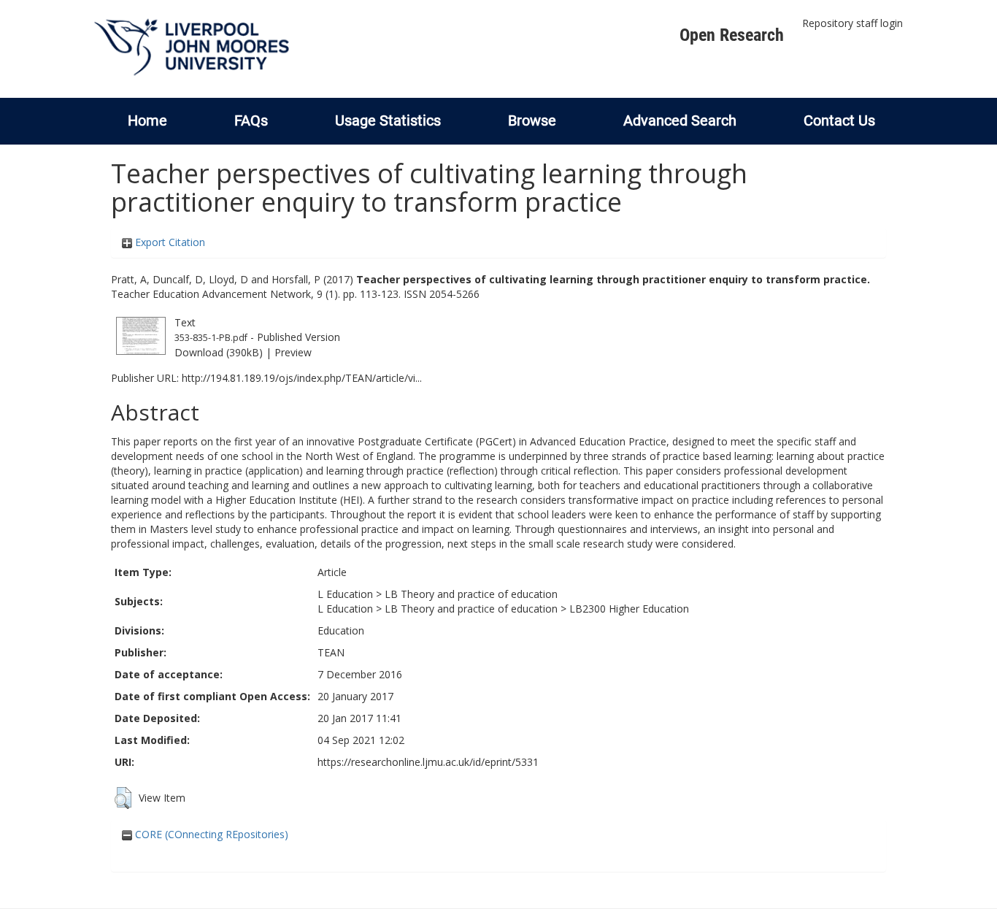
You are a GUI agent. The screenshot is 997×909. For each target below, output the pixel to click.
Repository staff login (852, 23)
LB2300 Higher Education (629, 608)
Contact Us (839, 120)
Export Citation (168, 242)
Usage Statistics (388, 120)
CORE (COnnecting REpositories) (210, 834)
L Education (345, 594)
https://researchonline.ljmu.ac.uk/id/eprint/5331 (428, 762)
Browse (532, 120)
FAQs (251, 120)
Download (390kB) (218, 352)
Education (340, 630)
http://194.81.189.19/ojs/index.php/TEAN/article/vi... (302, 378)
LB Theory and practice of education (471, 594)
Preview (293, 352)
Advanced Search (679, 120)
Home (147, 120)
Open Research (732, 35)
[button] (123, 798)
